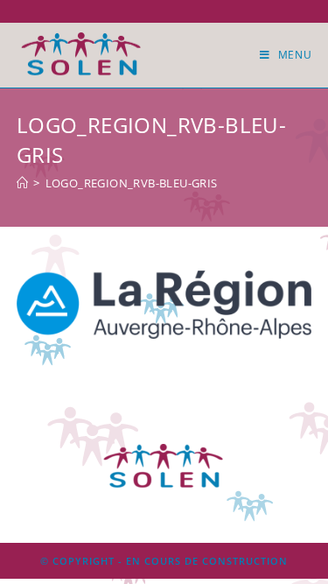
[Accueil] (22, 183)
